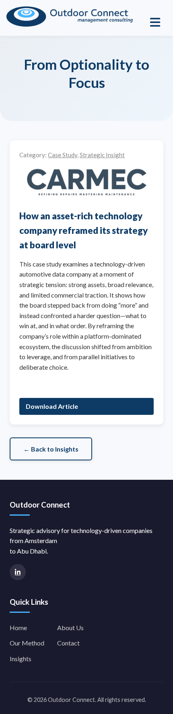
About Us (70, 627)
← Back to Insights (50, 449)
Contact (68, 643)
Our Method (27, 643)
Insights (20, 658)
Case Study (62, 154)
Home (18, 627)
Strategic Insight (102, 154)
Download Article (52, 406)
